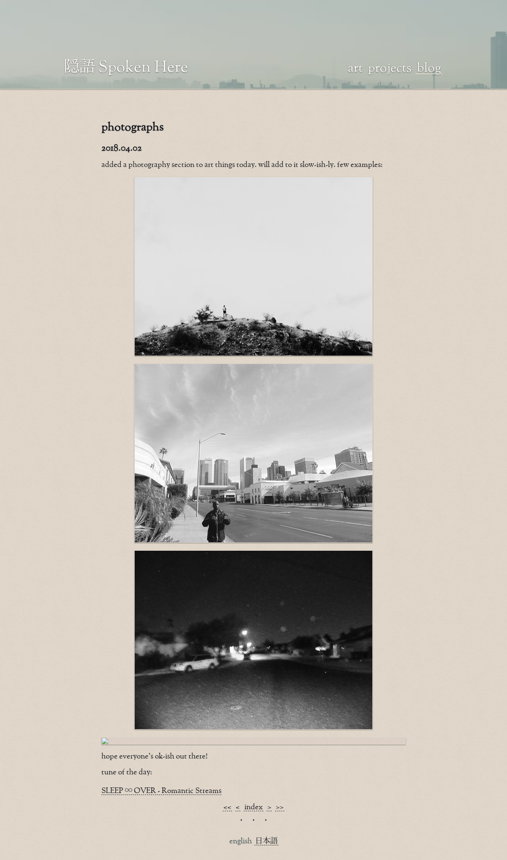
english (240, 841)
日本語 (266, 841)
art (355, 67)
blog (429, 67)
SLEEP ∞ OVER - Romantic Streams (161, 791)
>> (280, 807)
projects (390, 67)
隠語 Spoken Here (126, 66)
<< (227, 807)
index (253, 807)
